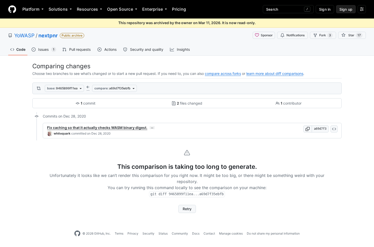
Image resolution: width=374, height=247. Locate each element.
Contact (209, 233)
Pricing (179, 9)
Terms (119, 233)
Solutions (58, 9)
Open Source (120, 9)
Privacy (132, 233)
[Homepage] (12, 9)
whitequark (62, 133)
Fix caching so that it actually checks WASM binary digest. (97, 127)
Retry (187, 209)
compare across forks (223, 73)
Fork (325, 35)
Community (180, 233)
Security (148, 233)
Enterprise (152, 9)
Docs (195, 233)
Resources (87, 9)
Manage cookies (231, 233)
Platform (30, 9)
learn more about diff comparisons (274, 73)
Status (163, 233)
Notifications (295, 35)
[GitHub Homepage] (77, 233)
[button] (307, 129)
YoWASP (24, 35)
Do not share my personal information (273, 233)
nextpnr (48, 35)
